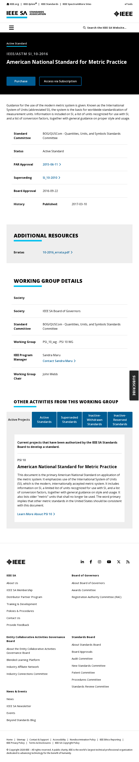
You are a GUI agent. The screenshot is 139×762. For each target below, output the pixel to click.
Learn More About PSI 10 (34, 514)
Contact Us (13, 618)
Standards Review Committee (90, 686)
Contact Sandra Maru (58, 361)
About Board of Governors (88, 583)
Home (10, 739)
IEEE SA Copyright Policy (67, 742)
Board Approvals (82, 651)
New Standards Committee (89, 665)
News (10, 699)
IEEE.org (14, 4)
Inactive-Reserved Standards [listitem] (120, 419)
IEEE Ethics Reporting (110, 739)
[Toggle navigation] (11, 27)
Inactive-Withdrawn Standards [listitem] (94, 419)
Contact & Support (39, 739)
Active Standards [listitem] (44, 419)
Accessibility (59, 739)
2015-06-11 (50, 164)
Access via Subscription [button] (60, 81)
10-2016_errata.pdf (56, 252)
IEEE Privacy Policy (16, 742)
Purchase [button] (21, 81)
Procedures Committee (86, 679)
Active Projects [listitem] (19, 420)
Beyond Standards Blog (21, 720)
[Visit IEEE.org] (123, 13)
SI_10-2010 (50, 178)
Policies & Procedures (20, 611)
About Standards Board (86, 644)
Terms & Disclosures (40, 742)
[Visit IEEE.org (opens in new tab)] (16, 562)
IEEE (30, 4)
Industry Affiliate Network (23, 666)
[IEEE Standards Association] (26, 14)
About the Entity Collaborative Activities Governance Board (31, 651)
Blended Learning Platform (23, 660)
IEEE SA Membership (20, 590)
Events (11, 713)
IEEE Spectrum (71, 4)
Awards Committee (84, 590)
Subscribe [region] (134, 386)
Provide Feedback (18, 625)
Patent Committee (83, 672)
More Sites (85, 4)
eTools (128, 4)
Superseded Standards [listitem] (69, 419)
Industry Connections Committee (27, 674)
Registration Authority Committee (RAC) (96, 597)
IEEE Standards (49, 4)
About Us (12, 583)
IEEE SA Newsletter (19, 706)
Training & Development (22, 604)
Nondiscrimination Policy (83, 739)
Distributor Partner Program (24, 597)
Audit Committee (82, 658)
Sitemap (21, 739)
